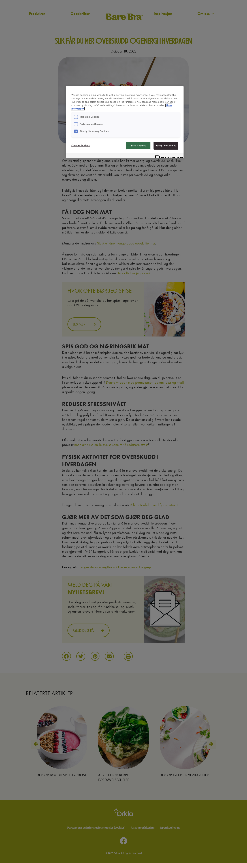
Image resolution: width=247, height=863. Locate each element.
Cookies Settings (80, 145)
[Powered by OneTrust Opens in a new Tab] (168, 156)
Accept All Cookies (166, 145)
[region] (125, 122)
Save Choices (138, 145)
